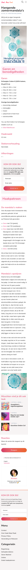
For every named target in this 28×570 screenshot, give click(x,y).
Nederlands (7, 463)
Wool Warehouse (9, 127)
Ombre (3, 557)
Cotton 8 (14, 402)
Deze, (5, 249)
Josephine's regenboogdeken (17, 405)
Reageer (14, 450)
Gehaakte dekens (7, 552)
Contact (3, 530)
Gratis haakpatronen (8, 560)
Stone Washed (6, 554)
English (6, 461)
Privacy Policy (6, 536)
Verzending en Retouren (9, 539)
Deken (20, 402)
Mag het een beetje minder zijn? (17, 416)
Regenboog (5, 549)
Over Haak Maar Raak (8, 533)
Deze (5, 223)
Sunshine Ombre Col (18, 425)
